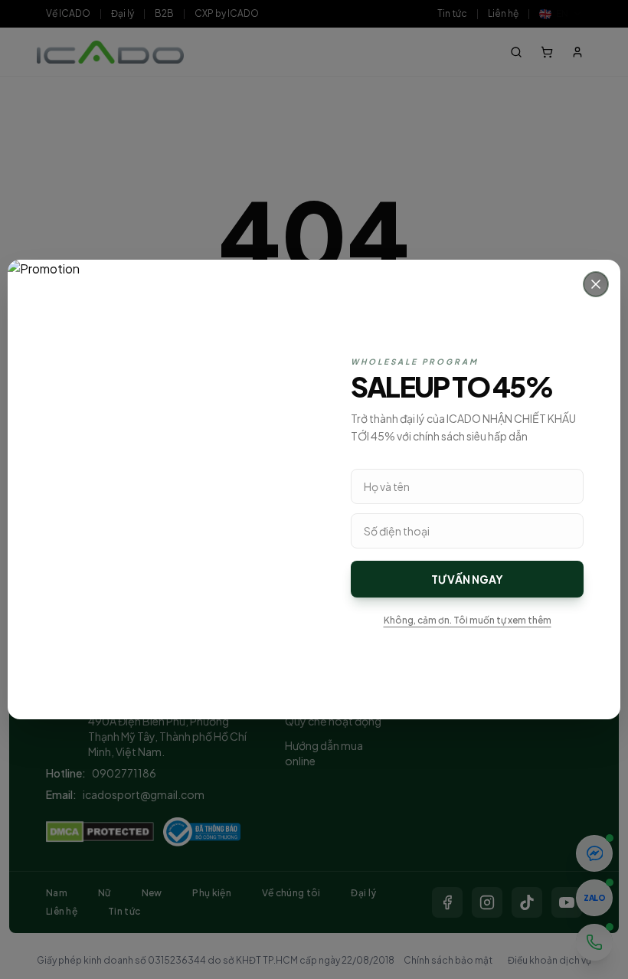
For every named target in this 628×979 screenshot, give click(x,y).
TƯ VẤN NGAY (467, 579)
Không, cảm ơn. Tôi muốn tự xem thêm (467, 620)
